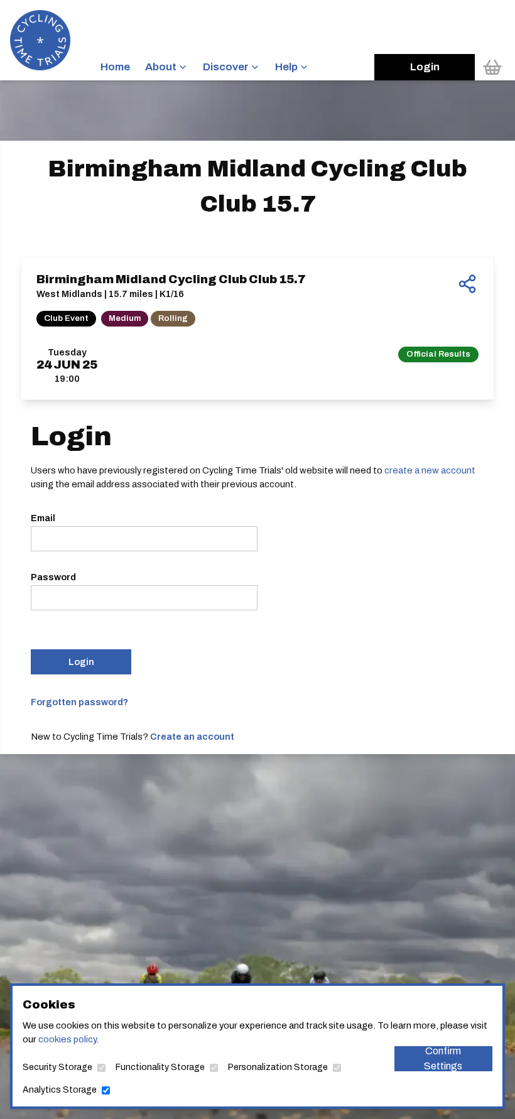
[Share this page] (467, 284)
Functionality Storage (160, 1067)
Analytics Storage (60, 1090)
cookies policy (67, 1039)
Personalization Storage (278, 1067)
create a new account (429, 470)
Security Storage (57, 1067)
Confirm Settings (443, 1058)
